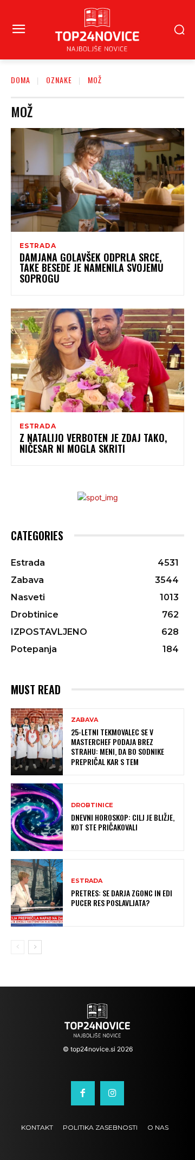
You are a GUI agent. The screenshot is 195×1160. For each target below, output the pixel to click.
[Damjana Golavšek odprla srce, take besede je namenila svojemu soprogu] (97, 180)
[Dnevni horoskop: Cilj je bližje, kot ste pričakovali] (37, 817)
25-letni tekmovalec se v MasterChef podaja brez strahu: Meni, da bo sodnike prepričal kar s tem (117, 746)
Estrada (38, 246)
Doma (20, 79)
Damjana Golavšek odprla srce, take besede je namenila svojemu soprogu (92, 268)
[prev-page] (17, 947)
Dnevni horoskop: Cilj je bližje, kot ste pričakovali (122, 822)
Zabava (84, 720)
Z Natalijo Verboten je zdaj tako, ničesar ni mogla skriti (93, 443)
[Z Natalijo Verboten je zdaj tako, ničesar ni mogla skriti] (97, 360)
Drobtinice (92, 805)
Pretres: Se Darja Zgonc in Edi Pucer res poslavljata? (121, 897)
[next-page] (35, 947)
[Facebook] (83, 1093)
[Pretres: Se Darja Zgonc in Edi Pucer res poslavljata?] (37, 893)
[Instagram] (112, 1093)
